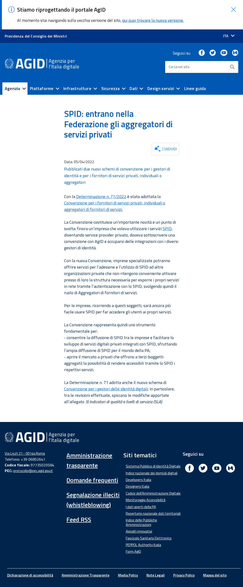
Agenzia (12, 88)
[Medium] (235, 53)
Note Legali (155, 575)
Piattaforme (41, 88)
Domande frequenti (92, 480)
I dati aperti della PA (141, 507)
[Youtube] (223, 53)
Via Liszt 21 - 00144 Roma (25, 453)
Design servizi (160, 88)
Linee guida (195, 88)
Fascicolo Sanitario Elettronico (149, 538)
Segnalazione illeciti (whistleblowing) (93, 499)
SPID (167, 228)
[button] (233, 9)
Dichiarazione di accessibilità (30, 575)
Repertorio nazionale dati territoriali (153, 513)
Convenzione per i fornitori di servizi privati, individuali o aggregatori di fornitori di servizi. (114, 206)
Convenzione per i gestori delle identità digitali (106, 389)
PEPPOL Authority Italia (143, 545)
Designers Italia (137, 486)
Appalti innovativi (139, 531)
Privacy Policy (184, 575)
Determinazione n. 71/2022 (101, 196)
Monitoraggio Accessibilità (145, 500)
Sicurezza (110, 88)
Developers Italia (138, 480)
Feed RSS (78, 519)
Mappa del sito (215, 575)
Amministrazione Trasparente (85, 575)
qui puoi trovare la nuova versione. (153, 20)
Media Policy (128, 575)
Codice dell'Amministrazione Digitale (153, 493)
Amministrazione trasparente (89, 460)
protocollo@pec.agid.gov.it (33, 470)
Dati (133, 88)
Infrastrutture (77, 88)
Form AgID (133, 551)
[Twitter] (213, 53)
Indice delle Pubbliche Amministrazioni (141, 522)
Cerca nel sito (179, 67)
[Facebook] (202, 53)
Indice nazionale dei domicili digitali (152, 473)
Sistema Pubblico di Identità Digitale (153, 466)
